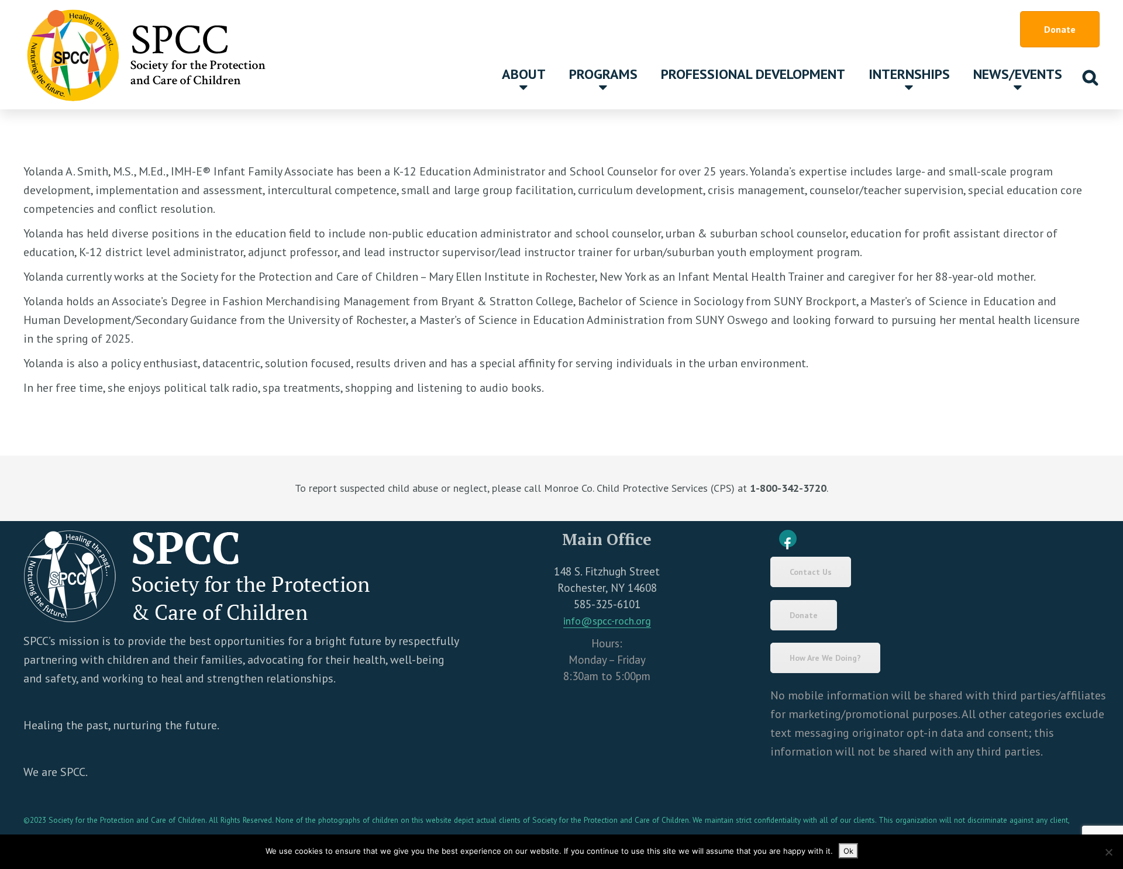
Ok (848, 851)
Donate (1060, 29)
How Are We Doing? (825, 658)
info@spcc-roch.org (607, 620)
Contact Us (811, 572)
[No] (1108, 852)
